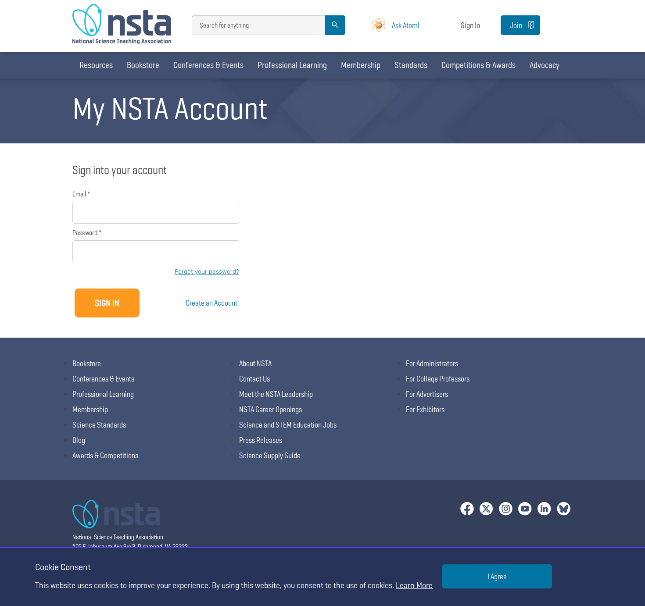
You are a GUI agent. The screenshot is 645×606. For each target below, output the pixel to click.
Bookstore (143, 65)
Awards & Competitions (105, 455)
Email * (81, 194)
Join (516, 25)
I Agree (497, 576)
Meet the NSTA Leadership (276, 394)
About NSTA (255, 363)
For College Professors (437, 379)
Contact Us (254, 379)
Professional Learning (292, 65)
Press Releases (260, 440)
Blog (78, 440)
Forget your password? (207, 271)
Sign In (470, 25)
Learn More (414, 585)
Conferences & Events (208, 65)
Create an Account (211, 303)
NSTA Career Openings (270, 409)
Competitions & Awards (478, 65)
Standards (410, 65)
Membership (360, 65)
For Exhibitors (425, 409)
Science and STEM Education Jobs (288, 425)
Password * (86, 232)
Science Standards (99, 425)
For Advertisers (427, 394)
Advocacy (544, 65)
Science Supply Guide (270, 455)
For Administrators (432, 363)
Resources (96, 65)
